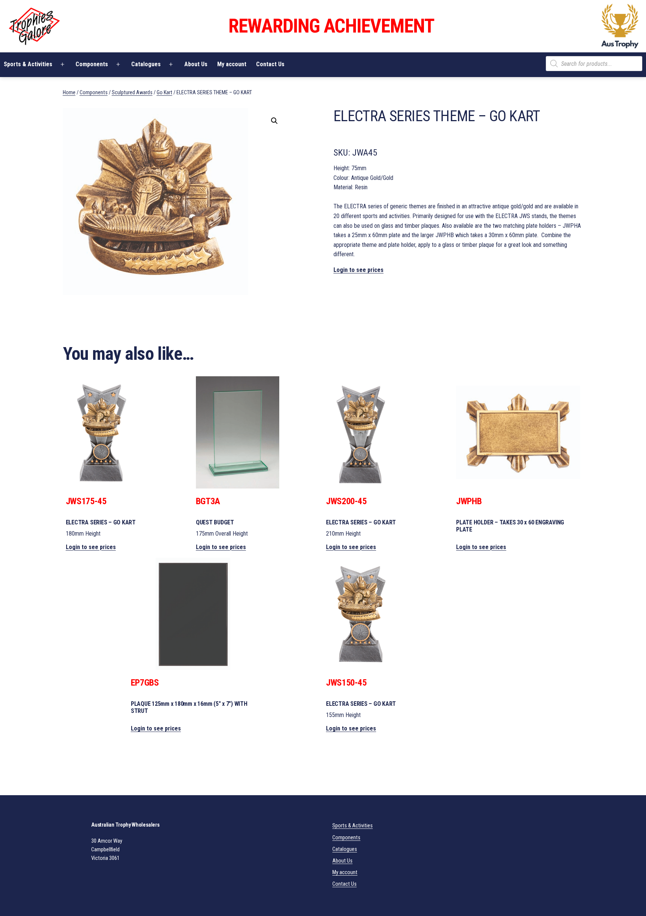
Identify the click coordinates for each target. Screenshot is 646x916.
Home (69, 92)
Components (92, 64)
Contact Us (270, 64)
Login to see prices (358, 269)
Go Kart (164, 92)
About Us (195, 64)
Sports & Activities (352, 825)
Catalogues (146, 64)
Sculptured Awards (132, 92)
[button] (274, 121)
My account (231, 64)
